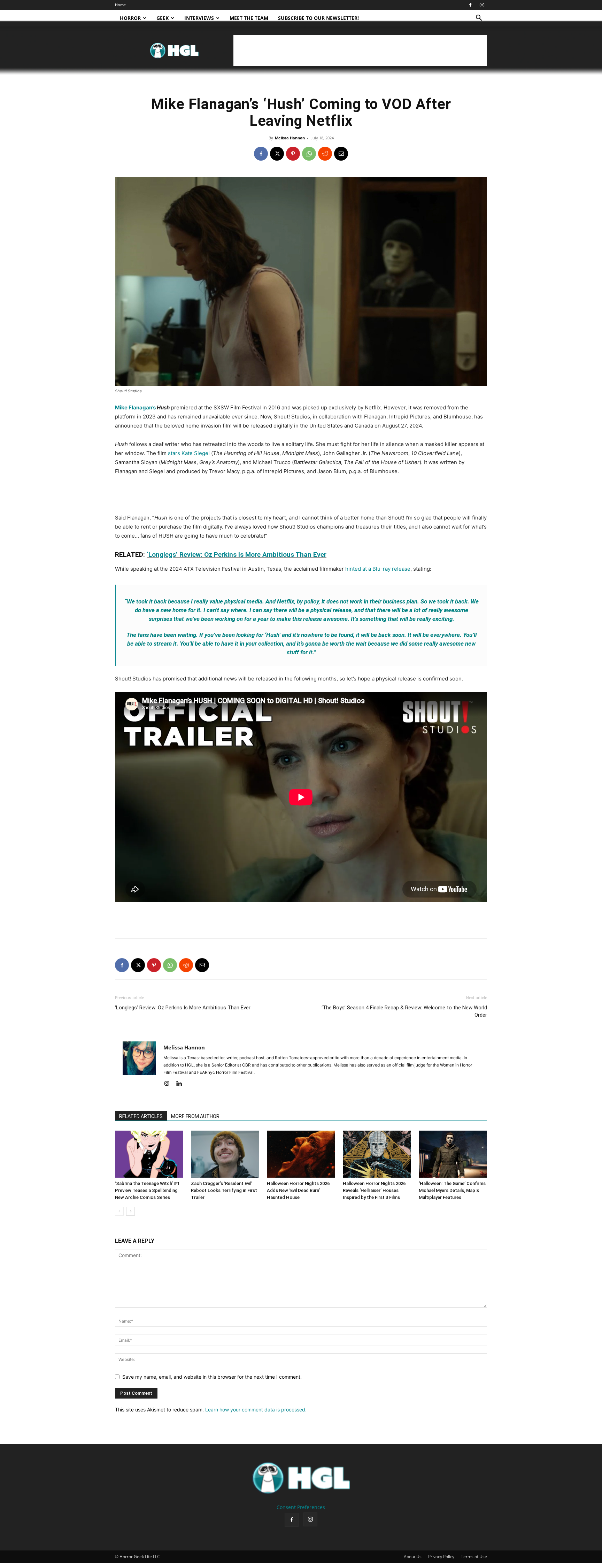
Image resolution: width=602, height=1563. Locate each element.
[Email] (341, 154)
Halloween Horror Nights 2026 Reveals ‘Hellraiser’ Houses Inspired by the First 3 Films (374, 1190)
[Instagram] (482, 5)
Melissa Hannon (290, 137)
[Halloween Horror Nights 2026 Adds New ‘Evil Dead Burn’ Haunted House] (301, 1154)
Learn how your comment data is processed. (256, 1409)
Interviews (199, 18)
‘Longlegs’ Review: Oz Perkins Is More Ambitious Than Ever (236, 554)
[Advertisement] (360, 50)
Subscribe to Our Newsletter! (318, 18)
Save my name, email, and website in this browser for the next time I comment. (212, 1377)
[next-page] (130, 1211)
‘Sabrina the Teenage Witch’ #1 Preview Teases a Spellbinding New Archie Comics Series (147, 1190)
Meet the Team (249, 18)
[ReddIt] (325, 154)
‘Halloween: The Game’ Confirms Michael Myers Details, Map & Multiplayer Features (452, 1190)
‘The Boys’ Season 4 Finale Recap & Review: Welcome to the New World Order (404, 1011)
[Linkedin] (181, 1084)
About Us (413, 1557)
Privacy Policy (441, 1557)
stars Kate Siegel (189, 453)
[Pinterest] (293, 154)
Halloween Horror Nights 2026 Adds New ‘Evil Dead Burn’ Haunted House (298, 1190)
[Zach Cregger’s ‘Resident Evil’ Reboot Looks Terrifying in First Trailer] (225, 1154)
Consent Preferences (301, 1507)
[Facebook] (470, 5)
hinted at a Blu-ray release (377, 568)
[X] (277, 154)
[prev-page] (119, 1211)
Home (120, 4)
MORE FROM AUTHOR (195, 1116)
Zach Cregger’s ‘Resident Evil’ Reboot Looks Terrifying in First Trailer (224, 1190)
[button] (478, 18)
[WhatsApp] (309, 154)
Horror (130, 18)
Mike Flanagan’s (135, 407)
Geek (162, 18)
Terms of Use (474, 1557)
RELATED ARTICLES (141, 1116)
